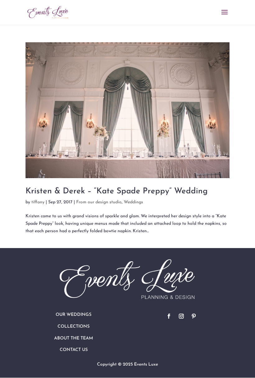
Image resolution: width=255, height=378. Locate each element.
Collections (74, 326)
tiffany (37, 202)
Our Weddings (73, 314)
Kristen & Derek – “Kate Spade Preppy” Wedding (117, 191)
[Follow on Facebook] (169, 316)
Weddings (133, 202)
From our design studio (99, 202)
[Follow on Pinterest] (194, 316)
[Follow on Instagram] (181, 316)
